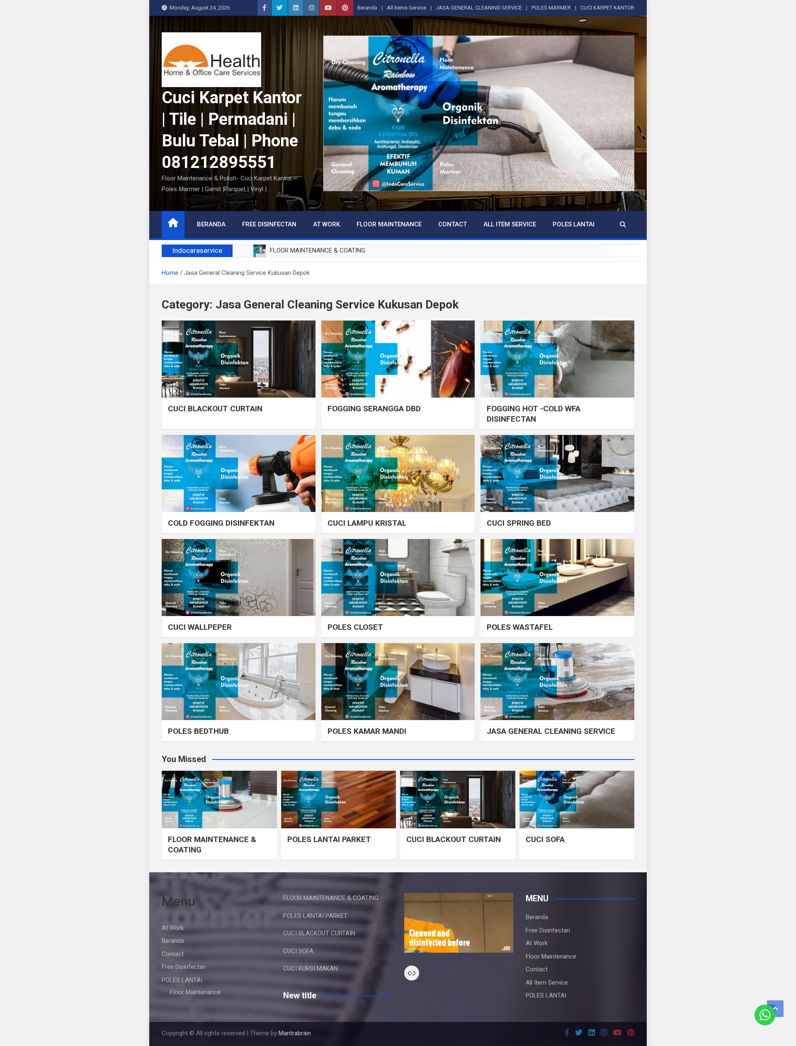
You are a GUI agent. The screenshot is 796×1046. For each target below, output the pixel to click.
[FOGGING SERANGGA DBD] (398, 358)
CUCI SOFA (545, 839)
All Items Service (406, 8)
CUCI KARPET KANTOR (607, 8)
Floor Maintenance (389, 224)
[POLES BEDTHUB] (238, 681)
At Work (326, 224)
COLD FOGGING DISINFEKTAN (221, 523)
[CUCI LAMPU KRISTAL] (398, 473)
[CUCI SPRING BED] (557, 473)
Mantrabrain (295, 1033)
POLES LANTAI (574, 224)
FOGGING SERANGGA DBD (374, 408)
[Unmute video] (458, 923)
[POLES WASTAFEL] (557, 577)
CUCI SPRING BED (519, 523)
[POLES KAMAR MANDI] (398, 681)
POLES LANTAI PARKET (329, 839)
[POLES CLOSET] (398, 577)
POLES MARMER (551, 8)
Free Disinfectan (269, 224)
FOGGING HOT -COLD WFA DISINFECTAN (533, 414)
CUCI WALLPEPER (200, 627)
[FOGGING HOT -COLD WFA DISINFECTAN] (557, 358)
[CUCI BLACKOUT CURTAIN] (238, 358)
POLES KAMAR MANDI (367, 731)
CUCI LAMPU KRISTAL (367, 523)
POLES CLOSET (355, 627)
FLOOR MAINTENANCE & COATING (331, 898)
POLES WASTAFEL (520, 627)
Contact (452, 224)
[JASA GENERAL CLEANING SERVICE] (557, 681)
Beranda (367, 8)
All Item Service (509, 224)
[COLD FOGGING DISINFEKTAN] (238, 473)
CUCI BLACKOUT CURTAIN (215, 408)
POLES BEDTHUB (198, 731)
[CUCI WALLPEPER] (238, 577)
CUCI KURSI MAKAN (310, 968)
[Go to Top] (775, 1008)
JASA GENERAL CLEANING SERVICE (479, 8)
